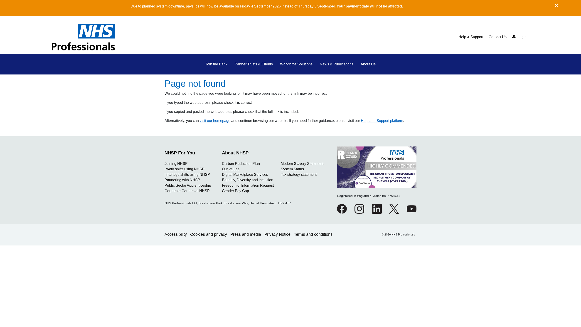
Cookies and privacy (208, 234)
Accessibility (176, 234)
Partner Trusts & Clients (254, 64)
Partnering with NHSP (182, 180)
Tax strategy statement (299, 174)
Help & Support (470, 37)
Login (522, 37)
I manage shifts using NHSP (187, 174)
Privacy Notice (277, 234)
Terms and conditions (313, 234)
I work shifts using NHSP (184, 169)
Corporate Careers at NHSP (187, 191)
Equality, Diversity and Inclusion (247, 180)
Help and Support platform (382, 121)
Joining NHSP (176, 164)
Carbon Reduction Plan (241, 164)
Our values (230, 169)
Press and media (245, 234)
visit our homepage (215, 121)
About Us (368, 64)
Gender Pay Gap (235, 191)
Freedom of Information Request (248, 185)
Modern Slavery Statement (302, 164)
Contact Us (498, 37)
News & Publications (336, 64)
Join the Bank (216, 64)
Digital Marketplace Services (245, 174)
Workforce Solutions (296, 64)
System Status (292, 169)
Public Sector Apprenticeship (188, 185)
